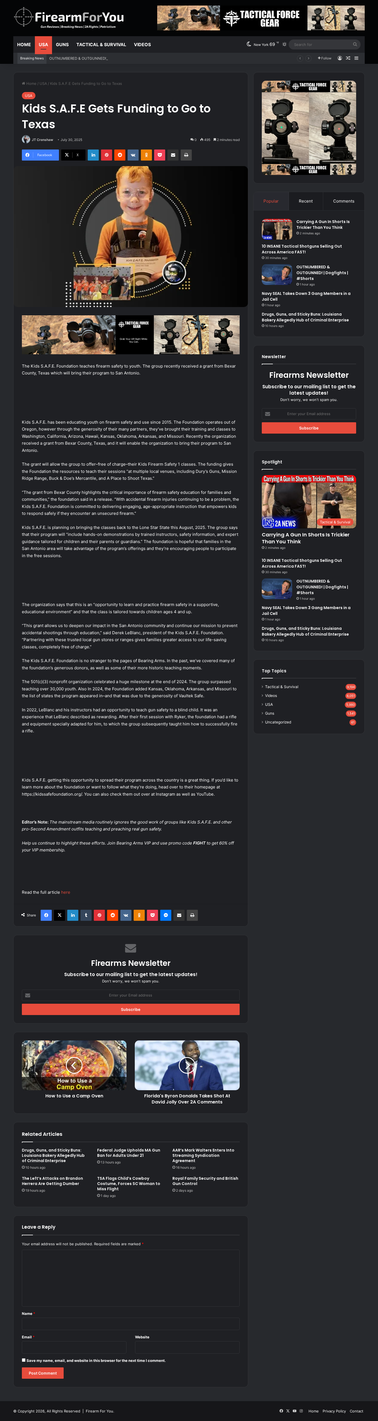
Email (28, 1337)
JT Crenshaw (42, 140)
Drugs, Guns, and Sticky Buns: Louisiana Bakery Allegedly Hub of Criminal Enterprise (53, 1155)
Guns (62, 44)
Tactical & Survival (101, 44)
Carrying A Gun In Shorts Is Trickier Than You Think (323, 224)
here (65, 892)
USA (43, 44)
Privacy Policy (334, 1411)
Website (142, 1337)
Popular (271, 201)
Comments (343, 201)
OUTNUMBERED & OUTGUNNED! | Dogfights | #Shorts (96, 58)
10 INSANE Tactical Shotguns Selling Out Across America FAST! (302, 249)
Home (24, 44)
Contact (356, 1411)
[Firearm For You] (69, 18)
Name (28, 1313)
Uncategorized (278, 722)
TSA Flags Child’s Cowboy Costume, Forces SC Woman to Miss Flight (128, 1184)
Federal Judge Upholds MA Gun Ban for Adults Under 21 (128, 1152)
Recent (306, 201)
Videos (142, 44)
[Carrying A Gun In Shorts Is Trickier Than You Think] (277, 229)
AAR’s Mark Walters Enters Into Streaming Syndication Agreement (203, 1155)
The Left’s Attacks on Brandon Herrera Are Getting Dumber (52, 1181)
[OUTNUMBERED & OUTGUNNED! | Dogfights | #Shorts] (277, 274)
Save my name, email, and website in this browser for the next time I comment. (96, 1360)
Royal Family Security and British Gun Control (205, 1181)
